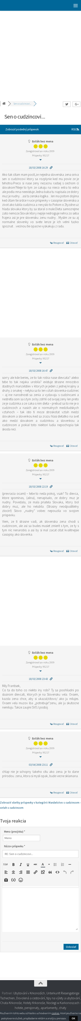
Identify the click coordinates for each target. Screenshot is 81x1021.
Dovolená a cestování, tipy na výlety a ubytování (48, 998)
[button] (6, 864)
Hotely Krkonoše (34, 1003)
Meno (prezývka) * (14, 831)
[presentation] (6, 864)
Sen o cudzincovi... (22, 103)
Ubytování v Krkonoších (29, 993)
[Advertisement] (40, 53)
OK (73, 1018)
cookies (55, 1013)
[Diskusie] (4, 103)
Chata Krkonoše (11, 1003)
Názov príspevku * (14, 846)
